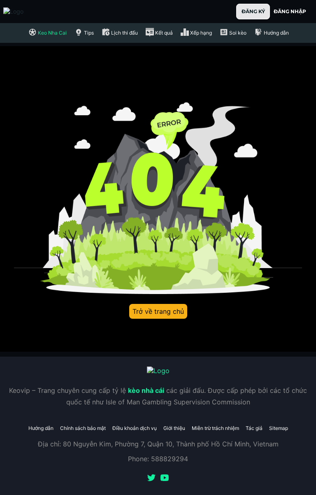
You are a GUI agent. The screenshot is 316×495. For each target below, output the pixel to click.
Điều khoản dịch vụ (134, 428)
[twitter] (151, 478)
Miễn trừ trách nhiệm (215, 428)
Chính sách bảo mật (83, 428)
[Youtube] (165, 478)
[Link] (28, 11)
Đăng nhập (290, 11)
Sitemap (278, 428)
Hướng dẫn (40, 428)
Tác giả (254, 428)
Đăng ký (253, 11)
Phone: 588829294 (158, 459)
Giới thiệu (174, 428)
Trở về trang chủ (158, 311)
